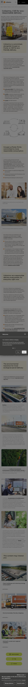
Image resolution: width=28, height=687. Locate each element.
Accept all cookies (21, 683)
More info (23, 680)
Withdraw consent (20, 674)
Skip (18, 352)
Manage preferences (9, 683)
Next (24, 352)
